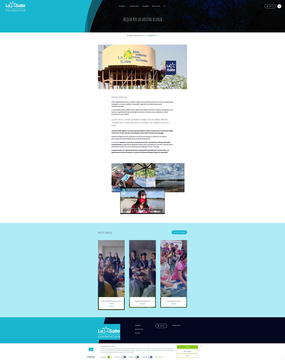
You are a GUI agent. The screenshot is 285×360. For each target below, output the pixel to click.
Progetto (156, 35)
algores (145, 35)
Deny (187, 355)
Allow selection (187, 351)
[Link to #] (279, 6)
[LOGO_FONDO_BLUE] (109, 324)
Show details (158, 357)
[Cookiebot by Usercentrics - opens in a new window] (90, 357)
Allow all (187, 347)
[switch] (124, 357)
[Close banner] (201, 345)
